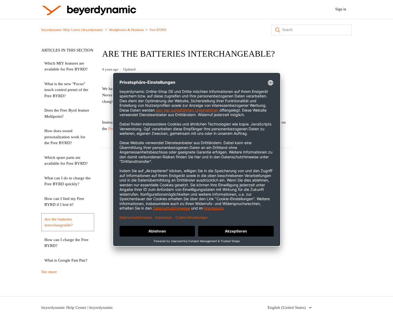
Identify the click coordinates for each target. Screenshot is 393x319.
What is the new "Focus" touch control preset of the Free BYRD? (66, 90)
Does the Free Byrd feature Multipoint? (66, 113)
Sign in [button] (340, 9)
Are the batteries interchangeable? (58, 222)
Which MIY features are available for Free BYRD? (66, 66)
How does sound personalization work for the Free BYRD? (64, 137)
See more (49, 272)
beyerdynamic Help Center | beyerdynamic (72, 30)
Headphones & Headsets (126, 30)
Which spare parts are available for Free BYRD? (66, 160)
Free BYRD (157, 30)
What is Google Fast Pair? (65, 260)
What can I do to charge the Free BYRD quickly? (67, 181)
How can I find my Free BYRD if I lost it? (64, 201)
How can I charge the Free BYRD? (66, 243)
